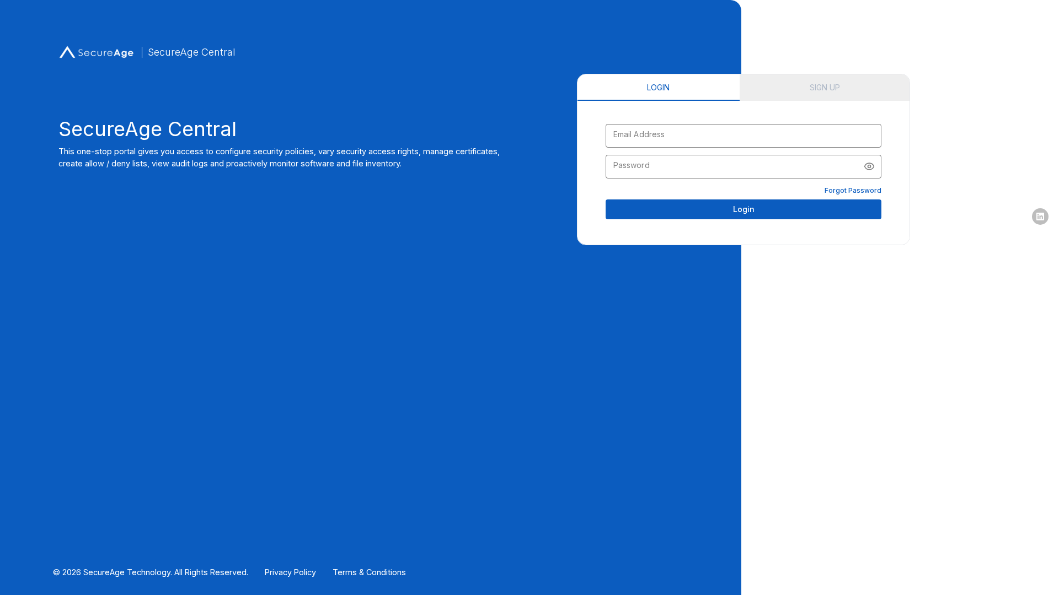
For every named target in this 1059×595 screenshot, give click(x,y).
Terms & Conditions (369, 572)
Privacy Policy (290, 572)
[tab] (658, 87)
